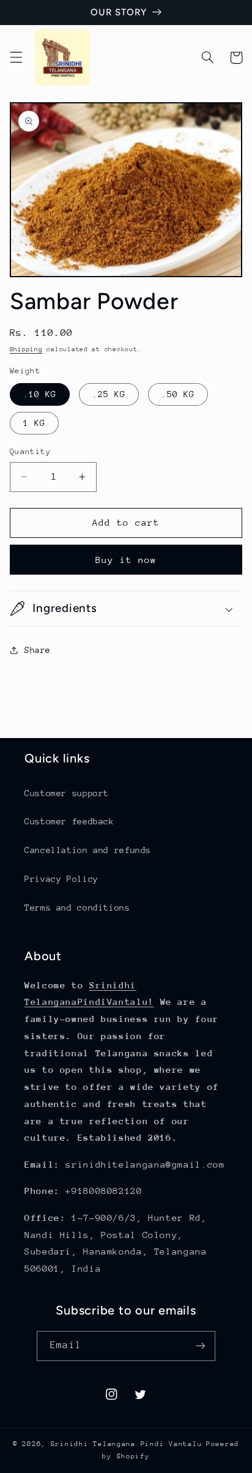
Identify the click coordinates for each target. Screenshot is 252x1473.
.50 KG (178, 394)
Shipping (26, 349)
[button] (16, 57)
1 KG (34, 423)
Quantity (30, 451)
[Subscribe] (200, 1346)
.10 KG (39, 394)
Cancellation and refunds (87, 850)
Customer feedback (69, 821)
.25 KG (108, 394)
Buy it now (126, 559)
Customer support (66, 793)
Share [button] (37, 650)
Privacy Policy (61, 879)
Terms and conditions (77, 907)
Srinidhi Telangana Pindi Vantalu (126, 1444)
